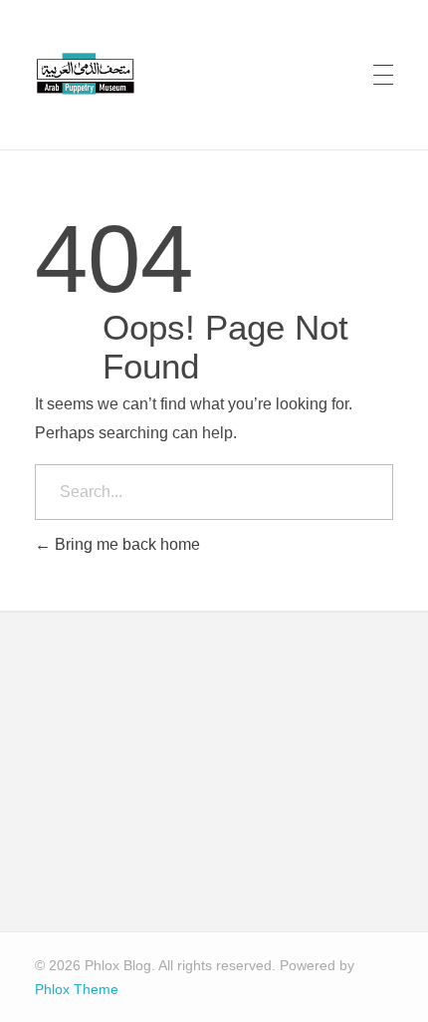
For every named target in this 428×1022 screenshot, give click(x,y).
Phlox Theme (76, 989)
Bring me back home (125, 544)
